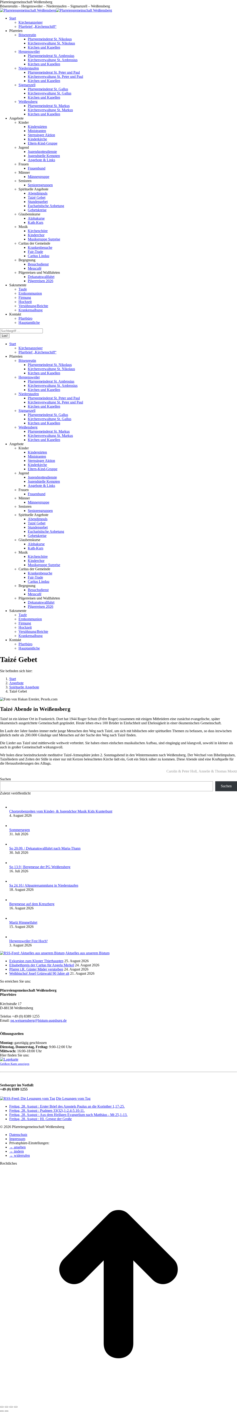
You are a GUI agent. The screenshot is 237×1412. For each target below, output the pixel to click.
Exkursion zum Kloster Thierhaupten (36, 961)
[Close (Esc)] (2, 1407)
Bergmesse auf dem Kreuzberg (31, 904)
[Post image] (14, 807)
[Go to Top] (118, 1401)
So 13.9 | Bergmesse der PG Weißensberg (39, 867)
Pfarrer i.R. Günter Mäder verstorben (36, 969)
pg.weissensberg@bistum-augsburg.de (38, 1020)
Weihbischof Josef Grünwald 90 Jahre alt (39, 973)
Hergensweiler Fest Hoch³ (28, 941)
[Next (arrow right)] (6, 1411)
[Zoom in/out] (16, 1407)
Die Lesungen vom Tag (73, 1098)
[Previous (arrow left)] (2, 1411)
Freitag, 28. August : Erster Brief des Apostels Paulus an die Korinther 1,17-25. (67, 1106)
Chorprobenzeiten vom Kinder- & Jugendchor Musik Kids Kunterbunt (60, 811)
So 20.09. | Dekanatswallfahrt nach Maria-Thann (45, 848)
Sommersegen (19, 830)
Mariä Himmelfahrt (23, 922)
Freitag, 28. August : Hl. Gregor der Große (40, 1119)
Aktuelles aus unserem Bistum (87, 953)
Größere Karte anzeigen (14, 1063)
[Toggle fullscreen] (11, 1407)
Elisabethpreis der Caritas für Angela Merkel (41, 965)
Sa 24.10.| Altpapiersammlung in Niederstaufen (43, 885)
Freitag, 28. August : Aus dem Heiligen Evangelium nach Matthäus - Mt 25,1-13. (68, 1115)
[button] (17, 1147)
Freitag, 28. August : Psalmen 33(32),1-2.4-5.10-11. (47, 1111)
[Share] (6, 1407)
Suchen (5, 779)
